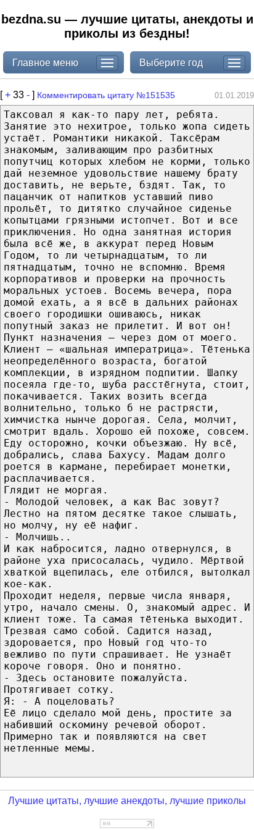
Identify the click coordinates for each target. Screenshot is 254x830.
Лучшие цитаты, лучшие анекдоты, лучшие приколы (127, 800)
